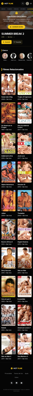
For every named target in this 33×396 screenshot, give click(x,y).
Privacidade (8, 373)
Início (3, 9)
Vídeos (16, 9)
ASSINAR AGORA (16, 27)
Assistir (6, 42)
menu (31, 3)
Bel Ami (10, 37)
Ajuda (26, 373)
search (23, 3)
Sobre (16, 377)
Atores (23, 9)
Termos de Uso (18, 373)
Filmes (9, 9)
